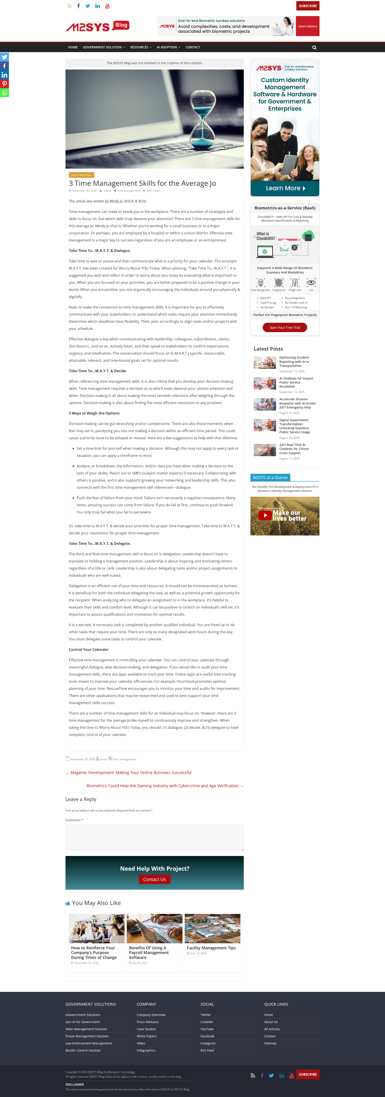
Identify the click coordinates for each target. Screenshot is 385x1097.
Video (141, 1043)
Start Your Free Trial (285, 327)
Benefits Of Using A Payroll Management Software (149, 952)
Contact (193, 47)
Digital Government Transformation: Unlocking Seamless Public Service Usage (294, 426)
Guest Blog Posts (81, 175)
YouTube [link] (207, 1029)
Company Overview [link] (151, 1015)
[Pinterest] (4, 83)
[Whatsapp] (4, 92)
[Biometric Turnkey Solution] (238, 18)
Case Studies (146, 1029)
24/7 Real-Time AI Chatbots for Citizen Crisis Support (294, 449)
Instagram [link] (208, 1043)
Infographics (146, 1050)
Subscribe (308, 6)
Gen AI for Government (83, 1022)
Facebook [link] (207, 1036)
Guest (108, 190)
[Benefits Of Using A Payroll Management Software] (154, 916)
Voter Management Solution (86, 1029)
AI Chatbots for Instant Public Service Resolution (296, 382)
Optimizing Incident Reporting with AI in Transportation (294, 361)
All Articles (272, 1029)
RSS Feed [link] (207, 1050)
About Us (271, 1022)
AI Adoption (167, 47)
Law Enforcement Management (89, 1043)
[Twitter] (4, 57)
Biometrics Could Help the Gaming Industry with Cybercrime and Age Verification (165, 785)
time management (129, 190)
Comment (74, 820)
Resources (139, 47)
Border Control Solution (83, 1050)
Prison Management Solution (87, 1036)
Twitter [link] (206, 1015)
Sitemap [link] (270, 1043)
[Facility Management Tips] (212, 916)
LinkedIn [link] (207, 1022)
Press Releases (148, 1022)
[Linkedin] (4, 74)
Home (73, 47)
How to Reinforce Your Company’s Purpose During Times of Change (94, 952)
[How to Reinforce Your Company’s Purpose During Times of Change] (97, 916)
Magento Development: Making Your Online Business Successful (129, 772)
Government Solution (102, 47)
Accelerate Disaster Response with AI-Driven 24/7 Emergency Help (297, 403)
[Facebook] (4, 65)
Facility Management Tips (211, 947)
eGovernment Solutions (83, 1015)
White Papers (147, 1036)
